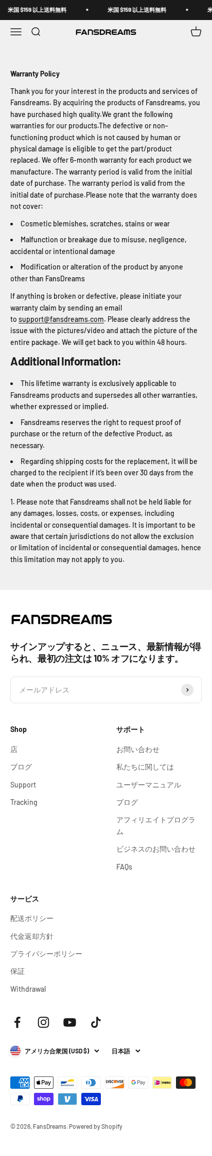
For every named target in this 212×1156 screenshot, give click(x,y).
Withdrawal (28, 989)
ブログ (21, 766)
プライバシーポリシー (46, 953)
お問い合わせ (138, 749)
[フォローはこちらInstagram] (43, 1022)
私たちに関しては (145, 766)
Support (23, 784)
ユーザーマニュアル (148, 784)
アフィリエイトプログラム (156, 825)
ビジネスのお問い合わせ (156, 848)
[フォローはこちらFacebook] (17, 1022)
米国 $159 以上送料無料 (33, 9)
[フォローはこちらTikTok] (96, 1022)
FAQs (124, 866)
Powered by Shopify (95, 1126)
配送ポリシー (32, 918)
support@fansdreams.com (61, 319)
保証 (17, 971)
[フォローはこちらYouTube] (70, 1022)
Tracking (24, 802)
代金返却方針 (32, 936)
